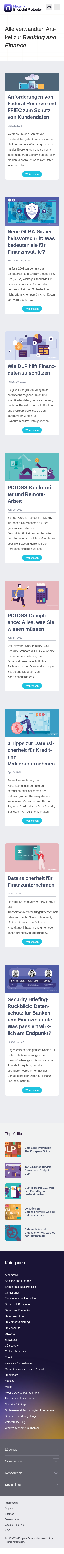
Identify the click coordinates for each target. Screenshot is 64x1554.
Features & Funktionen (19, 1363)
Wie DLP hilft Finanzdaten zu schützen (32, 369)
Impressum (11, 1502)
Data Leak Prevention (18, 1304)
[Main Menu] (57, 7)
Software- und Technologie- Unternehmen (30, 1410)
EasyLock (11, 1339)
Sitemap (9, 1513)
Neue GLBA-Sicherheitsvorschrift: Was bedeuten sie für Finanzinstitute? (31, 242)
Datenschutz (12, 1327)
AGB (7, 1530)
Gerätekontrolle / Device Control (24, 1369)
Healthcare (11, 1375)
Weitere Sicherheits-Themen (22, 1427)
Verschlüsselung (15, 1422)
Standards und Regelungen (21, 1416)
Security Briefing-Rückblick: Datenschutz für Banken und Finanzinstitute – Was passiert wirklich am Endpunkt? (32, 1016)
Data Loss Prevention (18, 1310)
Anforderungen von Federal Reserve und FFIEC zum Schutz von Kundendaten (32, 107)
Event (8, 1357)
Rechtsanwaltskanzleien (20, 1398)
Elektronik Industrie (16, 1351)
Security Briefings (15, 1404)
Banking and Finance (18, 1280)
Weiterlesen (32, 174)
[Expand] (56, 1450)
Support (9, 1508)
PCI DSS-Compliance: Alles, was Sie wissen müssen (31, 622)
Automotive (12, 1275)
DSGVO (10, 1333)
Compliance (12, 1292)
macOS (9, 1380)
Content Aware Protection (20, 1298)
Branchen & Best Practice (20, 1286)
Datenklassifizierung (17, 1322)
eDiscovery (12, 1345)
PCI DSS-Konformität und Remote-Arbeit (30, 494)
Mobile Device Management (22, 1392)
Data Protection (14, 1316)
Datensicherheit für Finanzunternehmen (31, 881)
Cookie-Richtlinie (14, 1524)
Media (8, 1386)
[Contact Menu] (49, 7)
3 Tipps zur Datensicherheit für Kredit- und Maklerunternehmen (31, 753)
